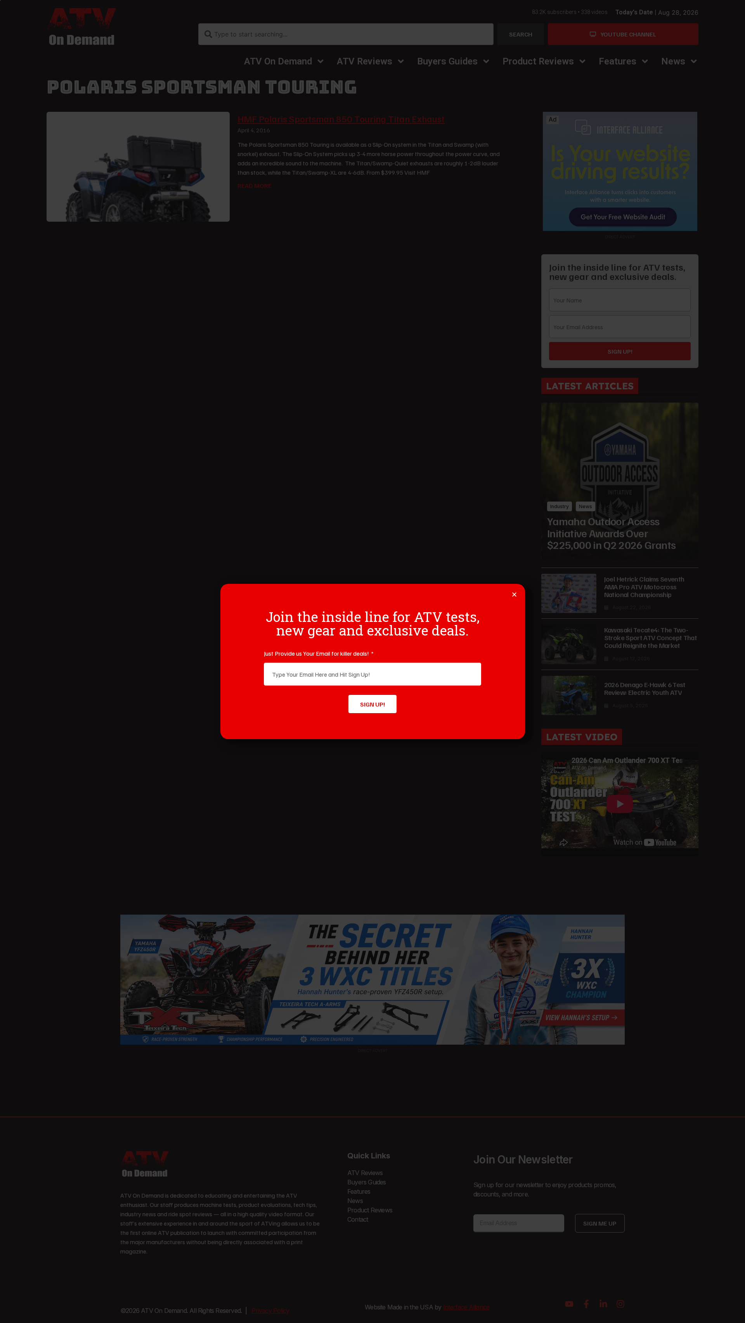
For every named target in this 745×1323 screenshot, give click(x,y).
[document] (372, 661)
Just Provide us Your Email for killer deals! (317, 653)
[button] (514, 594)
